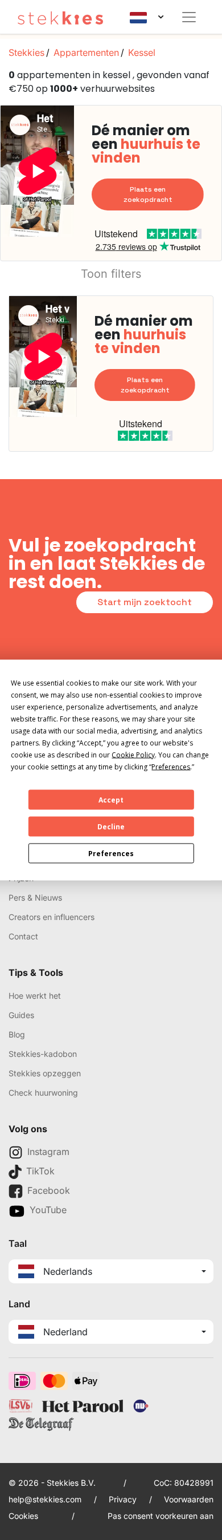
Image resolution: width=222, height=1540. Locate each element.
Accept (111, 799)
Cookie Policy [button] (133, 755)
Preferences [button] (170, 767)
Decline (111, 826)
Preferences (111, 853)
